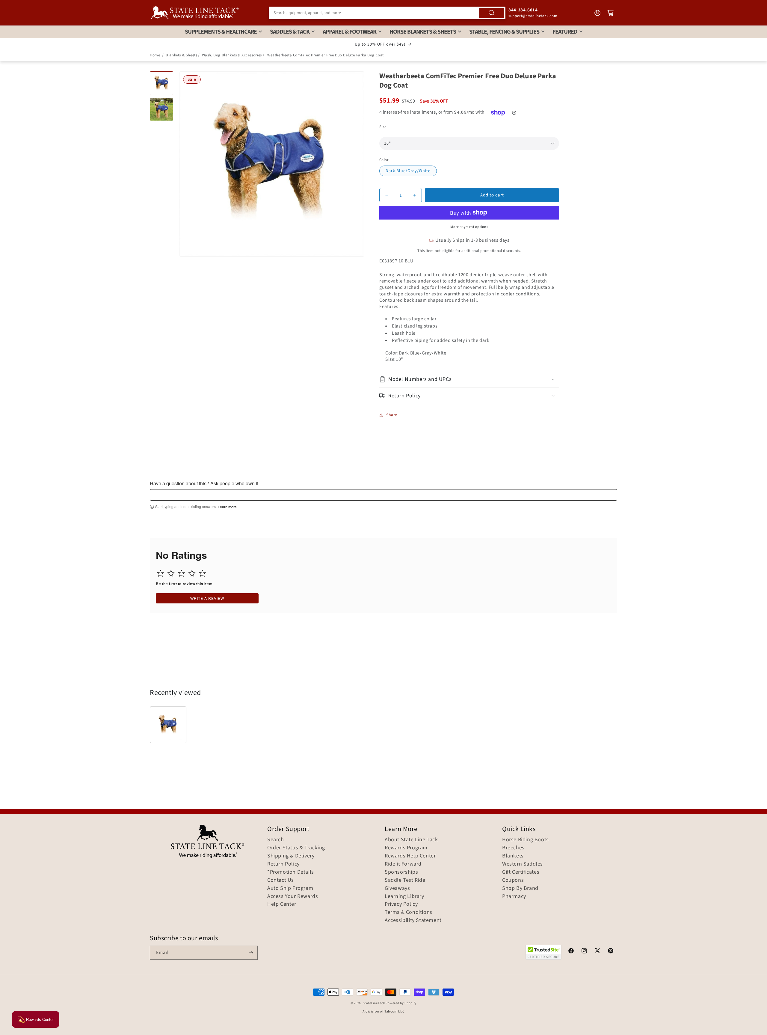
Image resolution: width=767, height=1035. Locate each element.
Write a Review (207, 598)
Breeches (513, 847)
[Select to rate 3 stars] (181, 573)
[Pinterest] (610, 951)
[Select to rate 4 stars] (192, 573)
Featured (564, 32)
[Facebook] (571, 951)
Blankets (513, 856)
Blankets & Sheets (181, 55)
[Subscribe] (250, 953)
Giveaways (397, 888)
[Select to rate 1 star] (160, 573)
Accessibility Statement (413, 920)
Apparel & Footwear (349, 32)
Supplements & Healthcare (221, 32)
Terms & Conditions (408, 912)
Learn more (227, 506)
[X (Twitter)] (597, 951)
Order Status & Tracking (296, 847)
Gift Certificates (520, 872)
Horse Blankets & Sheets (422, 32)
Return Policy (283, 864)
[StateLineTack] (195, 12)
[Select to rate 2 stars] (171, 573)
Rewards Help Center (410, 856)
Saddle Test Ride (405, 880)
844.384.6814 (522, 10)
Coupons (513, 880)
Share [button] (391, 415)
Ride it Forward (403, 864)
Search (275, 839)
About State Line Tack (411, 839)
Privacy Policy (401, 904)
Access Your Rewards (292, 896)
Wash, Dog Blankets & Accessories (232, 55)
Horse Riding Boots (525, 839)
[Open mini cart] (610, 12)
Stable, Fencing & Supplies (504, 32)
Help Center (281, 904)
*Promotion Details (290, 872)
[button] (469, 379)
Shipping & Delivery (290, 856)
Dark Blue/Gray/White (408, 171)
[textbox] (383, 495)
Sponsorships (401, 872)
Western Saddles (522, 864)
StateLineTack (374, 1003)
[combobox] (387, 13)
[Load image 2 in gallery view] (161, 109)
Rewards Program (406, 847)
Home (155, 55)
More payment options (469, 226)
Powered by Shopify (401, 1003)
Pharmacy (514, 896)
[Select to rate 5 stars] (202, 573)
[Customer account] (597, 12)
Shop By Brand (520, 888)
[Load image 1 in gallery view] (161, 83)
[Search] (491, 13)
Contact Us (280, 880)
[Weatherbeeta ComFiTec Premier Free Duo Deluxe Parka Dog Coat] (168, 725)
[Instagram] (584, 951)
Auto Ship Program (290, 888)
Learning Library (404, 896)
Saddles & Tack (289, 32)
